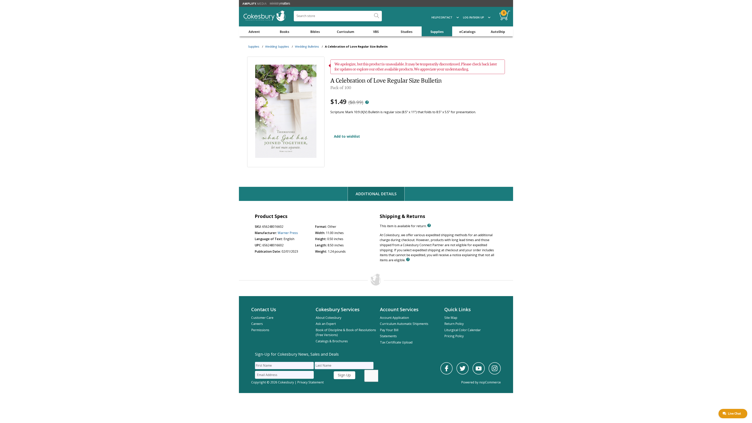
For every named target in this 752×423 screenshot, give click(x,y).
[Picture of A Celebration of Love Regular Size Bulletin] (285, 164)
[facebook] (446, 373)
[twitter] (462, 373)
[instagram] (495, 373)
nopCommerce (490, 382)
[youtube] (479, 373)
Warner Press (288, 233)
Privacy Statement (310, 382)
